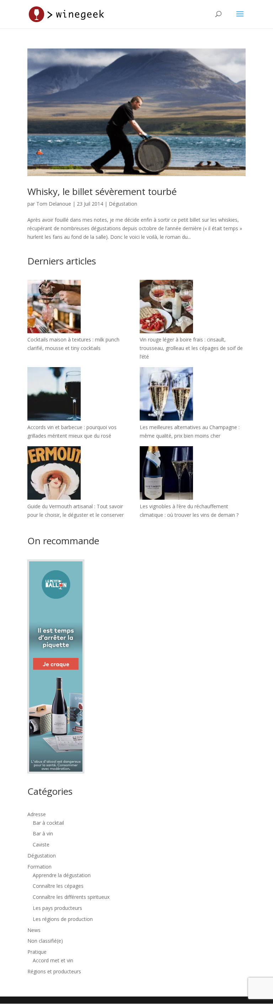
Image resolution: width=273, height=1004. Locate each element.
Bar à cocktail (48, 822)
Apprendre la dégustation (62, 875)
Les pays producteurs (57, 908)
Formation (39, 866)
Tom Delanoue (53, 203)
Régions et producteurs (54, 971)
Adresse (36, 814)
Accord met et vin (53, 960)
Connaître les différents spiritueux (71, 897)
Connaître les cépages (58, 885)
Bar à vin (43, 833)
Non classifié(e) (45, 940)
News (34, 930)
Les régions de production (63, 919)
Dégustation (123, 203)
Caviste (41, 844)
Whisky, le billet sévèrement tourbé (102, 191)
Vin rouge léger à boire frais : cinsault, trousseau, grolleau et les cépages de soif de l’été (191, 348)
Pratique (37, 951)
